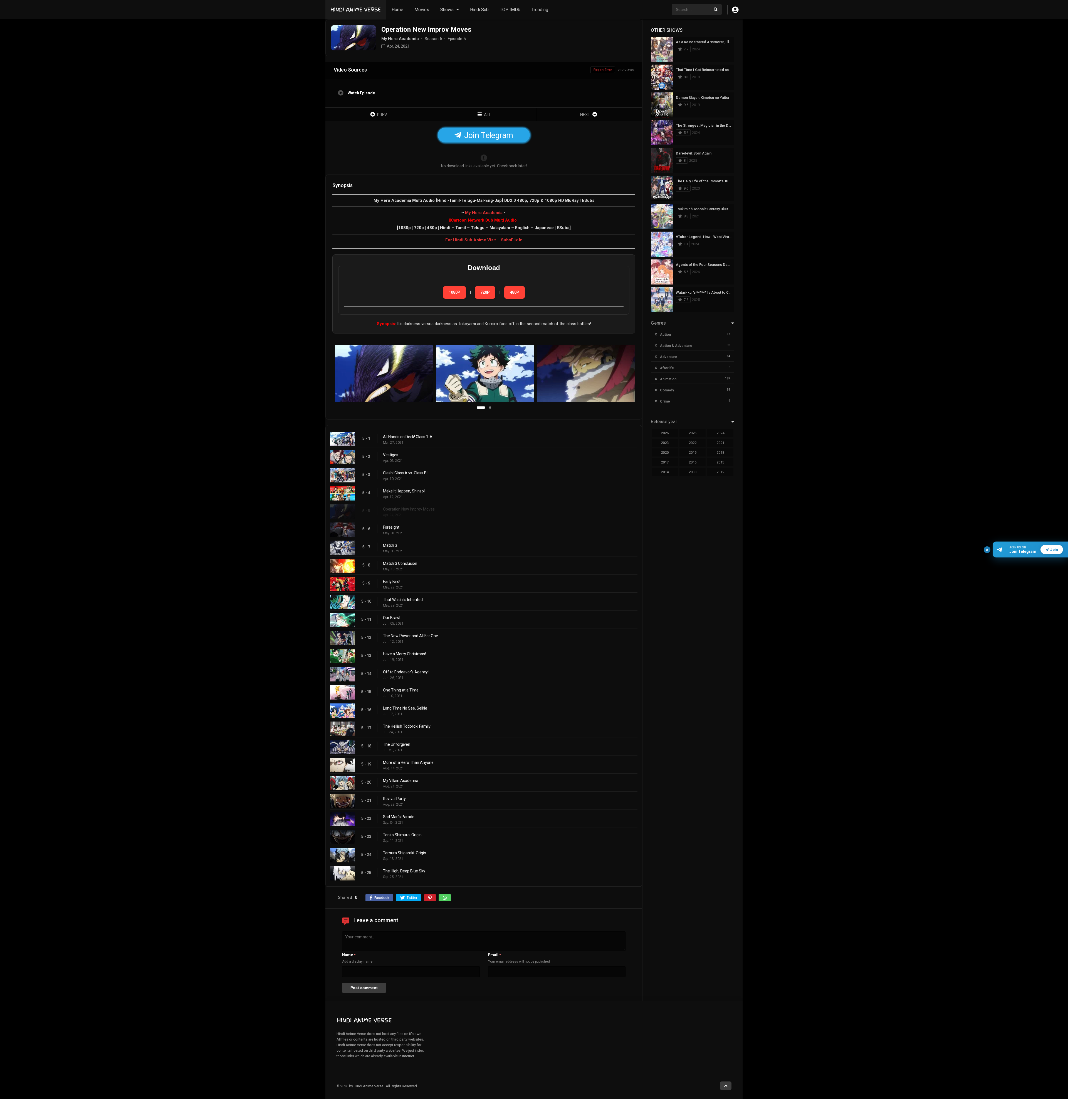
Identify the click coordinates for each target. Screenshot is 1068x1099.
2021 (720, 443)
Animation (668, 379)
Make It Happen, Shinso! (404, 491)
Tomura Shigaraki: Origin (404, 853)
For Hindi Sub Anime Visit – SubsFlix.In (484, 239)
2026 (665, 433)
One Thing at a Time (401, 690)
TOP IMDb (510, 9)
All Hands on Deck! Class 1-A (407, 437)
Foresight (391, 527)
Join (1054, 550)
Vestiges (390, 455)
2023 (665, 443)
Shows (447, 9)
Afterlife (667, 368)
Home (397, 9)
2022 (692, 443)
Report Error (603, 70)
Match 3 (390, 545)
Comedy (667, 390)
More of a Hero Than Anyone (408, 762)
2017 (665, 462)
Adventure (668, 357)
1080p (454, 292)
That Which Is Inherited (403, 599)
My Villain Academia (400, 780)
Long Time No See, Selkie (405, 708)
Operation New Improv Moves (409, 509)
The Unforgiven (396, 744)
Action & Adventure (676, 346)
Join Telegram (487, 135)
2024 (720, 433)
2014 (665, 472)
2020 (665, 452)
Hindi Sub (479, 9)
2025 (692, 433)
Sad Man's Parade (398, 817)
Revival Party (394, 798)
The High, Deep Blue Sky (404, 871)
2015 (720, 462)
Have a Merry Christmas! (404, 654)
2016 (692, 462)
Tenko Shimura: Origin (402, 835)
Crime (665, 401)
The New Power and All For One (410, 636)
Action (665, 334)
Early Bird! (391, 581)
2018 (720, 452)
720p (485, 292)
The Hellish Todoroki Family (407, 726)
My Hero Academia (484, 212)
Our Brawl (391, 617)
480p (514, 292)
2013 (692, 472)
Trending (539, 9)
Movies (421, 9)
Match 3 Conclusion (400, 563)
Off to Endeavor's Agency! (406, 672)
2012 (720, 472)
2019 (692, 452)
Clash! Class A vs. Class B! (405, 473)
